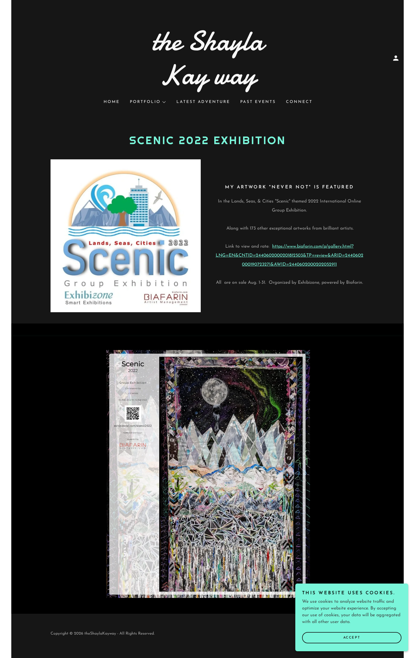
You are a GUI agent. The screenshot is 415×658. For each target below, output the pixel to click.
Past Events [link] (258, 102)
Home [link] (112, 102)
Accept (351, 637)
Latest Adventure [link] (203, 102)
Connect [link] (299, 102)
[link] (207, 83)
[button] (395, 58)
